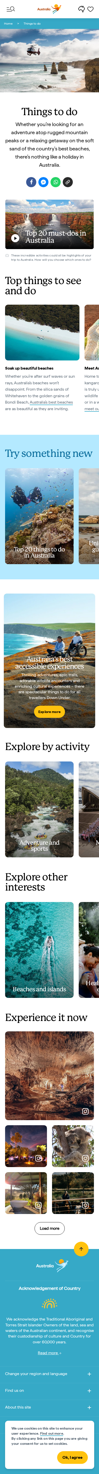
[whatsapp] (56, 182)
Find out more (51, 1433)
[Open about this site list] (89, 1408)
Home (8, 23)
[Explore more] (49, 661)
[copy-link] (68, 182)
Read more (48, 1352)
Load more (49, 1228)
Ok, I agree (72, 1457)
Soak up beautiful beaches (29, 368)
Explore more (49, 712)
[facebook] (31, 182)
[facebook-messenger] (43, 182)
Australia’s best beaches (51, 402)
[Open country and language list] (89, 1375)
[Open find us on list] (89, 1392)
